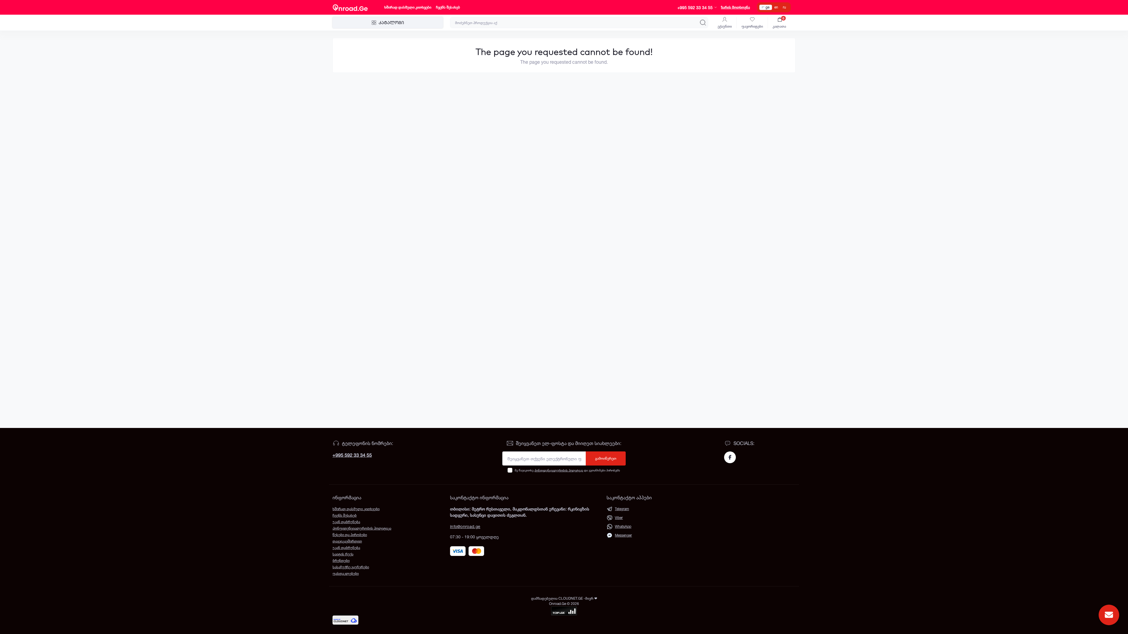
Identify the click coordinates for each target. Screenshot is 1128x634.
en (776, 7)
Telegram (622, 509)
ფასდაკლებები (346, 573)
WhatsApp (623, 526)
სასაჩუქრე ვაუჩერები (351, 567)
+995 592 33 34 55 (352, 455)
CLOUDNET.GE (571, 598)
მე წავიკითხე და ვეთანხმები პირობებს (567, 470)
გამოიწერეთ (605, 458)
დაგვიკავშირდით (347, 541)
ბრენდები (341, 560)
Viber (619, 517)
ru (784, 7)
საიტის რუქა (343, 554)
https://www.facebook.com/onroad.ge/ (730, 457)
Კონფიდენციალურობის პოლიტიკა (558, 470)
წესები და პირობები (350, 534)
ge (767, 7)
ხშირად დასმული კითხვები (407, 7)
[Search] (703, 22)
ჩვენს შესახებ (448, 7)
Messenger (623, 535)
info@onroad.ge (465, 526)
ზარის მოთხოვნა (735, 7)
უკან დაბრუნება (346, 522)
